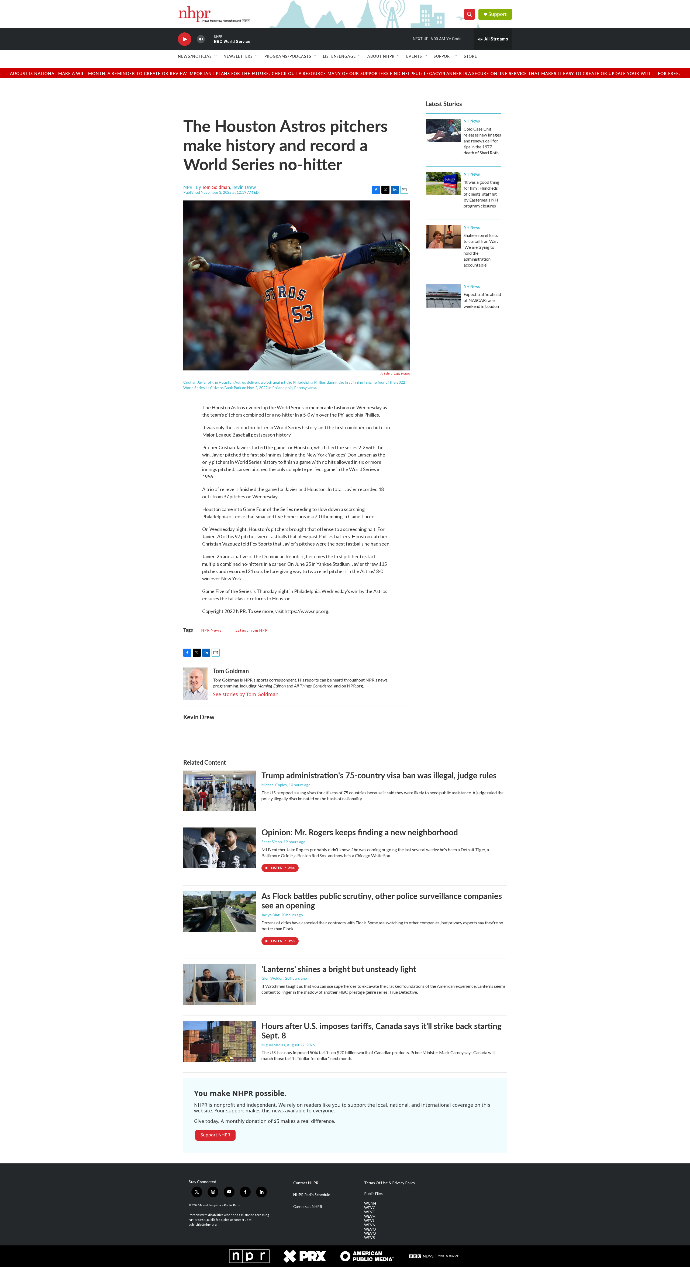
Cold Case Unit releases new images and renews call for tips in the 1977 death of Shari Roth (482, 140)
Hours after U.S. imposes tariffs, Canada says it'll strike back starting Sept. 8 (381, 1030)
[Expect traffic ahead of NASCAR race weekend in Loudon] (443, 296)
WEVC (369, 1207)
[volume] (200, 39)
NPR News (211, 630)
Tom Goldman (216, 187)
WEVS (369, 1237)
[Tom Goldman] (195, 683)
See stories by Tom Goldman (245, 694)
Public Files (373, 1193)
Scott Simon (271, 841)
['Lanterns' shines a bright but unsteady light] (219, 984)
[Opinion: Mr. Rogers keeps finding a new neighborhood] (219, 847)
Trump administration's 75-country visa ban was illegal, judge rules (378, 775)
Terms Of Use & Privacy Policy (389, 1183)
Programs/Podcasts (287, 56)
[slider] (209, 39)
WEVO (370, 1229)
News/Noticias (195, 56)
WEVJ (369, 1220)
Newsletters (238, 56)
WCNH (370, 1203)
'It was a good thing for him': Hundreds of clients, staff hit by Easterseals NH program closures (481, 193)
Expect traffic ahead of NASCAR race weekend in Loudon (482, 300)
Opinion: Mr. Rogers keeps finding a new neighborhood (359, 832)
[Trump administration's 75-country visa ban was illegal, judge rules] (219, 791)
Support (497, 14)
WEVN (369, 1225)
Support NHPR (215, 1135)
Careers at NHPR (307, 1206)
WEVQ (370, 1233)
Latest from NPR (252, 630)
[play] (184, 39)
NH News (472, 121)
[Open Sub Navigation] (216, 56)
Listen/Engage (339, 56)
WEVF (369, 1212)
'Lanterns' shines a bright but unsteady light (338, 969)
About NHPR (381, 56)
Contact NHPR (305, 1183)
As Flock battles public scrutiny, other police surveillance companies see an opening (381, 900)
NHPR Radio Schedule (311, 1195)
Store (470, 56)
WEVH (369, 1216)
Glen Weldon (272, 978)
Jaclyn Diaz (270, 914)
